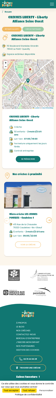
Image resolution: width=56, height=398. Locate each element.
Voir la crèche (28, 244)
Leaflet (36, 108)
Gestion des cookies (27, 349)
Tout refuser (29, 390)
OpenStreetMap (47, 108)
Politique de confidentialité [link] (28, 394)
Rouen (8, 11)
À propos (21, 322)
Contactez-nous (26, 334)
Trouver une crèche (30, 368)
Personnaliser (46, 390)
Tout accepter (11, 390)
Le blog (20, 326)
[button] (28, 80)
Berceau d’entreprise (28, 338)
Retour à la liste (12, 29)
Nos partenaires (25, 346)
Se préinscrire (28, 159)
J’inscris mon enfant (27, 342)
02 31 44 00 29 (30, 359)
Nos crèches (23, 330)
